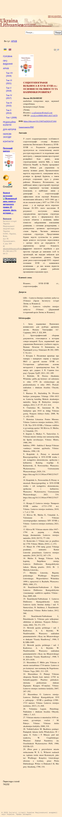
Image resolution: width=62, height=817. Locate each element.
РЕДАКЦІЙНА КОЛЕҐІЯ (9, 123)
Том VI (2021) (9, 81)
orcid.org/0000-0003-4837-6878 (44, 115)
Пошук (58, 32)
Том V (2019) (8, 89)
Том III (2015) (9, 104)
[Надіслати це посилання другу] (58, 50)
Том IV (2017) (9, 96)
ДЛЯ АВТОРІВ (9, 129)
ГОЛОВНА (7, 56)
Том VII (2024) (9, 74)
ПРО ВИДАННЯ (7, 62)
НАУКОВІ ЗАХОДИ (7, 135)
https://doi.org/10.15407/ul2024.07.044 (40, 121)
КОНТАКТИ (8, 141)
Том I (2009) (11, 117)
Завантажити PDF (26, 127)
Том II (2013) (8, 111)
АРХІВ (14, 41)
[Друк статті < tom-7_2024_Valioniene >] (55, 50)
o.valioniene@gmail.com (42, 112)
